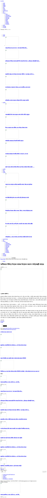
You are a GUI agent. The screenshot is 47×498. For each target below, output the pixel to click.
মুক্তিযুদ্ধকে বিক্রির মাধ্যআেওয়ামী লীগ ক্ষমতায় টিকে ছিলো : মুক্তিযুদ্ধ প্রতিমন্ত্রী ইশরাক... (17, 400)
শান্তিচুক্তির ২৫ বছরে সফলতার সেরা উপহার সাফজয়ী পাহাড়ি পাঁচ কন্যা (18, 236)
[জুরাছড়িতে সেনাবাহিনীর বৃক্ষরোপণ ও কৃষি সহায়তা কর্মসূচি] (3, 463)
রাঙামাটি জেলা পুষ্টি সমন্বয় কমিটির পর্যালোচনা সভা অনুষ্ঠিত (11, 437)
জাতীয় (4, 4)
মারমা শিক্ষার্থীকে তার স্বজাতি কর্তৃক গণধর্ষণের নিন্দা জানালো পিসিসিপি (13, 358)
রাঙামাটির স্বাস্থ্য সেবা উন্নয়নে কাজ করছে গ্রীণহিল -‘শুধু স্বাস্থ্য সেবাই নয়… (19, 74)
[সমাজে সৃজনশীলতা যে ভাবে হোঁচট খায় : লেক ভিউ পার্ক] (3, 379)
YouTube (4, 475)
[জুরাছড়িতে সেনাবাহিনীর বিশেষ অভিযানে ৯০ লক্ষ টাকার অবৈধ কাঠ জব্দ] (7, 342)
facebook (4, 477)
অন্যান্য (4, 13)
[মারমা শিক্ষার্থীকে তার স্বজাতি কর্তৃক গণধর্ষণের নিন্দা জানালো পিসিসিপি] (7, 355)
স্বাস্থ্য (4, 8)
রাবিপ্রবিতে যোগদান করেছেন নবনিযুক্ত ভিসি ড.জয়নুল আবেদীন (17, 100)
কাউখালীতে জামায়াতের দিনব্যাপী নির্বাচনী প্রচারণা (14, 140)
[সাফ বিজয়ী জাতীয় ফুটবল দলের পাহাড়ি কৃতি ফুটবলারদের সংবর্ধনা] (12, 195)
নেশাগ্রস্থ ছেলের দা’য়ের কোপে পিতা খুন (9, 329)
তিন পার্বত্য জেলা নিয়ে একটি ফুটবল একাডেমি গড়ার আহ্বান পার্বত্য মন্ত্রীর (19, 223)
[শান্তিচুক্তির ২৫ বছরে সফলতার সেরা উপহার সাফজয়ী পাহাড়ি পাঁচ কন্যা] (12, 234)
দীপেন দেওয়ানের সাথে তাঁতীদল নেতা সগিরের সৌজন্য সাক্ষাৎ (16, 127)
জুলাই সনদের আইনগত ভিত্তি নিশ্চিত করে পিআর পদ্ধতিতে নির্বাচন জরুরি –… (19, 166)
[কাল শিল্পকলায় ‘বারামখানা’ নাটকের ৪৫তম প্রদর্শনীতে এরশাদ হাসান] (12, 84)
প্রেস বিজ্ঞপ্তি (7, 15)
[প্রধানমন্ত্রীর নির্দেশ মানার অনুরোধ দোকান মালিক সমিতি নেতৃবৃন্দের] (12, 112)
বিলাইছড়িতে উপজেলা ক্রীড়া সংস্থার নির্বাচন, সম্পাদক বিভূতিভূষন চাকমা (18, 210)
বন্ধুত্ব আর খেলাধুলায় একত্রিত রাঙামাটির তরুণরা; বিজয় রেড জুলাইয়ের (18, 184)
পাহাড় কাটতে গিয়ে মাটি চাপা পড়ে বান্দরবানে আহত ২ (12, 328)
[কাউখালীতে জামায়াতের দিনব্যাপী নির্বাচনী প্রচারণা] (12, 138)
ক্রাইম (4, 25)
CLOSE (2, 1)
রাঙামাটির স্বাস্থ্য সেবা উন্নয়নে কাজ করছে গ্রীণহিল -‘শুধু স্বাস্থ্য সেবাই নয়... (14, 409)
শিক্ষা (3, 7)
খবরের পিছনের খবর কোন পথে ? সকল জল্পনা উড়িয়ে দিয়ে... (11, 391)
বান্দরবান (6, 20)
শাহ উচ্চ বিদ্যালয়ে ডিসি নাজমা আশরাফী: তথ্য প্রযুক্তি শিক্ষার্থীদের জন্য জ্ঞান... (15, 428)
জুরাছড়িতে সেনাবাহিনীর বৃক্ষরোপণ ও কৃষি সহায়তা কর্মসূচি (10, 465)
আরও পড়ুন (2, 469)
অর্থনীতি (4, 6)
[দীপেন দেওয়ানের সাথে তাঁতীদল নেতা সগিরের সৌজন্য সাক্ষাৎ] (12, 125)
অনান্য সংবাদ (10, 331)
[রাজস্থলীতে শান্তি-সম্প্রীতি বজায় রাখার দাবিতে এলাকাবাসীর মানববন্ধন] (3, 416)
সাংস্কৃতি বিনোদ (5, 10)
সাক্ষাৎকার (4, 26)
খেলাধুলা (4, 9)
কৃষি (3, 11)
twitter (4, 476)
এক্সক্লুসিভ (7, 23)
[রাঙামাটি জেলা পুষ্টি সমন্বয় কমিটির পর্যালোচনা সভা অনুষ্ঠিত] (3, 435)
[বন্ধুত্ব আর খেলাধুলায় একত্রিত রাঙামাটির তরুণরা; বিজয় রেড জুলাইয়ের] (12, 181)
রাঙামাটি (6, 19)
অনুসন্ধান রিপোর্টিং (8, 16)
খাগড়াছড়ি (6, 21)
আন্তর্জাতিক (7, 24)
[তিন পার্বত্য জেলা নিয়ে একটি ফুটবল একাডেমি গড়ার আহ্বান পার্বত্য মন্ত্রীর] (12, 221)
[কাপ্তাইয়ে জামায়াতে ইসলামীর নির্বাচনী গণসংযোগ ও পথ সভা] (12, 151)
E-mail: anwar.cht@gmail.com (9, 474)
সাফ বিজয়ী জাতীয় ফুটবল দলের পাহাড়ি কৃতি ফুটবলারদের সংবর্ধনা (17, 197)
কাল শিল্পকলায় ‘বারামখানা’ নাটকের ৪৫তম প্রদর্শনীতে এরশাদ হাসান (17, 87)
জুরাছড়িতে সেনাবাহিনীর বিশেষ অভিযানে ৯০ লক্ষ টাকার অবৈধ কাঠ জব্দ (13, 345)
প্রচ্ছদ (4, 3)
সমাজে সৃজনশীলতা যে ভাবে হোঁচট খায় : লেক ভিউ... (10, 382)
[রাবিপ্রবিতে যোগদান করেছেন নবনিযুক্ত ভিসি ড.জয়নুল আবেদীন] (12, 97)
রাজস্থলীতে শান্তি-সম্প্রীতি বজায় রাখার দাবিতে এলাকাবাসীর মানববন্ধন (13, 419)
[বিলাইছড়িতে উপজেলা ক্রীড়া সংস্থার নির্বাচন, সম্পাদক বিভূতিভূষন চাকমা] (12, 208)
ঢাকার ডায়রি (7, 18)
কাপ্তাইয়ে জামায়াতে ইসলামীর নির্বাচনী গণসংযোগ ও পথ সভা (16, 153)
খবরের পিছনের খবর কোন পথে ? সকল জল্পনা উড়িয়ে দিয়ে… (16, 47)
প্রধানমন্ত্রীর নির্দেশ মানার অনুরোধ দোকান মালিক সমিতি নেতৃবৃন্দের (17, 114)
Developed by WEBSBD (8, 478)
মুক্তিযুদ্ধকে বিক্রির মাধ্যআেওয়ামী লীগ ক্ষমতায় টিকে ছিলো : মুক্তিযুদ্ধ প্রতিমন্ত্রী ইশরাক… (22, 61)
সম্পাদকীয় (4, 27)
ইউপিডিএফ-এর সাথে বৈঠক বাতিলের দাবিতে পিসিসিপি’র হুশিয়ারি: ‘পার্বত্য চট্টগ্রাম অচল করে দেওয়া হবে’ (19, 371)
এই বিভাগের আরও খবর (4, 331)
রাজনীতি (4, 5)
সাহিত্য (6, 14)
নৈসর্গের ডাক (7, 17)
